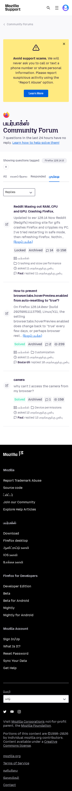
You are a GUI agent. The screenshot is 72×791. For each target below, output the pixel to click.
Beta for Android (16, 601)
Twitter (4, 711)
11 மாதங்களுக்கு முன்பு (48, 273)
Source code (12, 488)
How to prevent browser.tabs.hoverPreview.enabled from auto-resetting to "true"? (41, 295)
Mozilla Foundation (36, 726)
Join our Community (19, 502)
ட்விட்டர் (8, 495)
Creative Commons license (30, 744)
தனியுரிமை (10, 770)
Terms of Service (16, 763)
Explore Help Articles (19, 509)
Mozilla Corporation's (28, 722)
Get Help (10, 668)
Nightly (9, 608)
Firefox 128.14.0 (54, 160)
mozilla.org (12, 756)
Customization (44, 352)
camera (19, 380)
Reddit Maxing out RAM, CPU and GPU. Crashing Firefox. (36, 209)
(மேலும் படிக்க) (23, 242)
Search (48, 8)
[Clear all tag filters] (6, 167)
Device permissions (48, 407)
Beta (6, 593)
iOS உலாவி (10, 555)
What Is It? (11, 646)
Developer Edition (17, 586)
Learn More (36, 93)
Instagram (19, 711)
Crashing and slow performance (39, 263)
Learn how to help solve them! (35, 143)
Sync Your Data (15, 661)
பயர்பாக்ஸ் (23, 258)
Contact (9, 785)
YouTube (12, 711)
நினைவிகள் (11, 778)
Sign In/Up (11, 639)
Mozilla (13, 454)
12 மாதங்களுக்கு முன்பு (49, 417)
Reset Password (15, 653)
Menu (57, 8)
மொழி (6, 691)
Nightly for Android (18, 615)
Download (11, 533)
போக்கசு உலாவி (13, 562)
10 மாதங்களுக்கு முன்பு (55, 362)
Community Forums (20, 24)
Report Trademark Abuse (22, 480)
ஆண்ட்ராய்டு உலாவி (16, 548)
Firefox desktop (15, 540)
